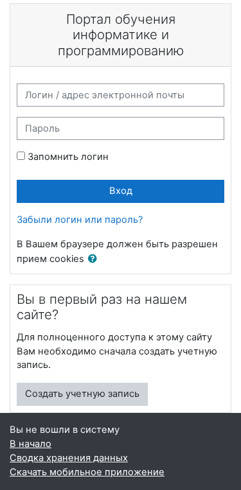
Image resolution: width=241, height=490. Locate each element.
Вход (120, 191)
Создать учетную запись (82, 393)
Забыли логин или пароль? (80, 219)
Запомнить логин (68, 156)
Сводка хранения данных (69, 458)
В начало (30, 444)
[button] (95, 259)
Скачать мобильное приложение (87, 472)
